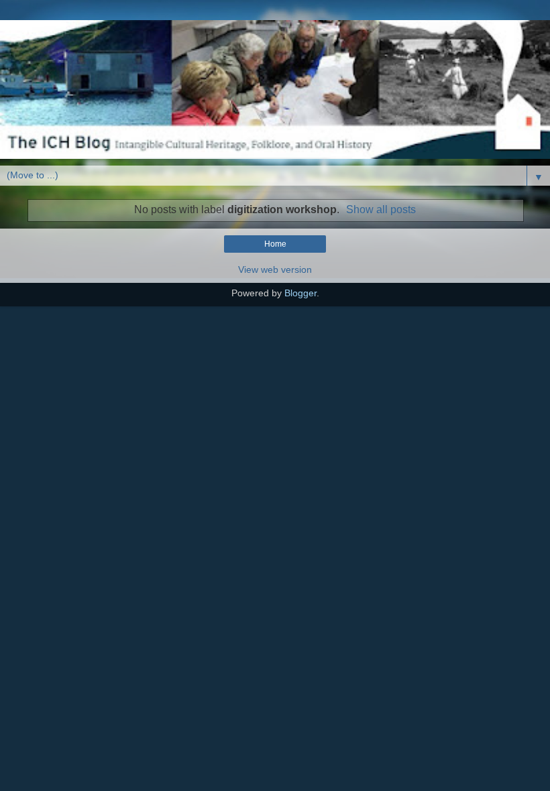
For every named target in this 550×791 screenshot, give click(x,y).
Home (275, 244)
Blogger (300, 293)
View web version (275, 269)
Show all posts (381, 209)
